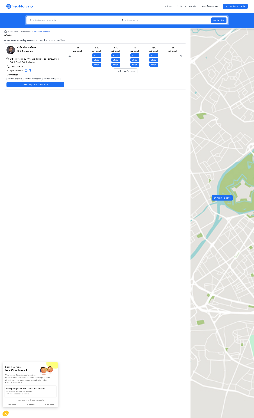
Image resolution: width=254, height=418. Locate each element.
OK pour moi (49, 405)
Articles (168, 6)
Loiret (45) (26, 31)
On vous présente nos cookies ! (18, 394)
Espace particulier (188, 6)
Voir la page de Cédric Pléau (35, 84)
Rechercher (218, 20)
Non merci (12, 405)
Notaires (14, 31)
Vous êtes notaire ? (211, 6)
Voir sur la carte (223, 198)
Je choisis (30, 405)
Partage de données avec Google (19, 391)
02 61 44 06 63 (17, 66)
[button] (5, 413)
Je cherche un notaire (235, 6)
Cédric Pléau (26, 47)
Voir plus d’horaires (126, 71)
